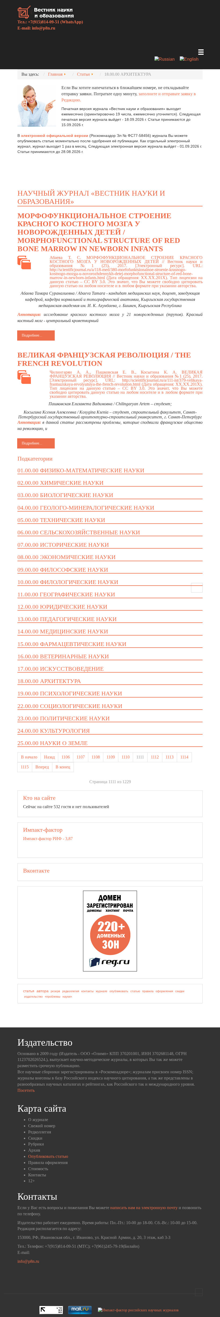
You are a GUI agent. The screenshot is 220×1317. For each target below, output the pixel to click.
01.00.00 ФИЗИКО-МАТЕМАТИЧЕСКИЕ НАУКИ (80, 470)
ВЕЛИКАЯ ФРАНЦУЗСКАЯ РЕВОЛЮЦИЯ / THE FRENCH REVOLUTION (104, 359)
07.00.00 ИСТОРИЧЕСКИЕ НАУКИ (63, 544)
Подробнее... (32, 335)
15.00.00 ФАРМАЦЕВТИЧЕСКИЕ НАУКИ (71, 644)
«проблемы (52, 996)
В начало (29, 757)
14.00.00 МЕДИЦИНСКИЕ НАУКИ (62, 631)
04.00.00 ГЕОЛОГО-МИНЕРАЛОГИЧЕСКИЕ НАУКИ (85, 507)
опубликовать (118, 991)
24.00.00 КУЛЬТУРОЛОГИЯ (53, 730)
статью (135, 991)
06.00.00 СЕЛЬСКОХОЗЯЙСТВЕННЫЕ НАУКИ (78, 532)
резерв (55, 991)
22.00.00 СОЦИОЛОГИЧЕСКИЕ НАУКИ (69, 706)
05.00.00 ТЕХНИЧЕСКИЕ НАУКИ (61, 520)
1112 (155, 757)
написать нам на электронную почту (144, 1207)
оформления (164, 991)
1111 (140, 757)
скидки (179, 991)
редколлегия (70, 991)
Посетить (26, 1090)
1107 (80, 757)
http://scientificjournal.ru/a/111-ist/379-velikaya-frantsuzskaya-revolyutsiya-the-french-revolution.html (126, 382)
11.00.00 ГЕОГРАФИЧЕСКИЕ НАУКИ (66, 594)
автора (42, 991)
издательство (33, 996)
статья (28, 991)
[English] (191, 59)
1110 (126, 757)
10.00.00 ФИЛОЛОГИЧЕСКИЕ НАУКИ (67, 582)
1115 (25, 767)
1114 (184, 757)
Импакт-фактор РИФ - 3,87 (48, 838)
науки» (67, 996)
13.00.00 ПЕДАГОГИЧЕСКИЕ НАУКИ (67, 619)
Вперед (42, 767)
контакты (87, 991)
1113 (170, 757)
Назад (49, 757)
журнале (101, 991)
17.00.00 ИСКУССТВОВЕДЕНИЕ (60, 668)
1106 (65, 757)
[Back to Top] (199, 1292)
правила (147, 991)
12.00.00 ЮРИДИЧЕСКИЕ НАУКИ (62, 606)
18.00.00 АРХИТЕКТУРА (49, 681)
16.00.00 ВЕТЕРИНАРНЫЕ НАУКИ (63, 656)
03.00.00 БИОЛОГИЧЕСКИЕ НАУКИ (65, 495)
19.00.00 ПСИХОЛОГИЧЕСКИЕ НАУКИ (69, 693)
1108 (95, 757)
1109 (111, 757)
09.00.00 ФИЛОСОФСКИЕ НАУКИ (62, 569)
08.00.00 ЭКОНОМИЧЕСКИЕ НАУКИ (66, 557)
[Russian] (167, 59)
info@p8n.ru (43, 28)
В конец (63, 767)
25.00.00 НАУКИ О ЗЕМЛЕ (52, 743)
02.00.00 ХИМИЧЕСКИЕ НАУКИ (60, 482)
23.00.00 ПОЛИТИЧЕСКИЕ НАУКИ (63, 718)
